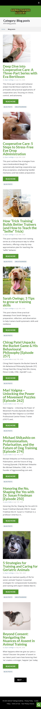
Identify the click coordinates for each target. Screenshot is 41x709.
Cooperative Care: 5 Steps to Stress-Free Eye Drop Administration (18, 148)
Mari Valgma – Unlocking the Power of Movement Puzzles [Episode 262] (19, 395)
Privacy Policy (29, 701)
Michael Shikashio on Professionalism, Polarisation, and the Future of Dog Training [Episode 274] (20, 444)
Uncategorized (20, 107)
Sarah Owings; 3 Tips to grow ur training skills (19, 301)
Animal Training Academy (20, 11)
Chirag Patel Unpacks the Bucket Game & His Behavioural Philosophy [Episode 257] (20, 349)
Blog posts (8, 107)
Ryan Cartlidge (9, 80)
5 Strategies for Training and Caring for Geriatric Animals (20, 566)
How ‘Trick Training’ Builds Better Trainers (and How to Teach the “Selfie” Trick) (20, 226)
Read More (11, 102)
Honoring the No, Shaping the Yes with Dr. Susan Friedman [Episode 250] (18, 493)
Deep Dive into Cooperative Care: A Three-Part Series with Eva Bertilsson (20, 71)
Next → (20, 680)
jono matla (8, 359)
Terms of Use (16, 704)
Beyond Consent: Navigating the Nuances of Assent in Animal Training (19, 639)
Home (3, 29)
